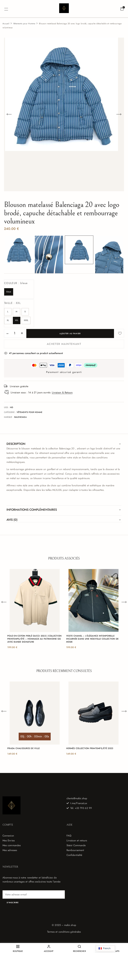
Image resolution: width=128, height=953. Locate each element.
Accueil (5, 23)
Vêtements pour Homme (24, 23)
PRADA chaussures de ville (23, 748)
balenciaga (20, 417)
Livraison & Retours (62, 392)
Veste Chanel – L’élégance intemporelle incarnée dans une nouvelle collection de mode (92, 638)
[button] (122, 9)
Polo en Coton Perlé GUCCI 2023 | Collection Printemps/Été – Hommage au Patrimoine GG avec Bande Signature (34, 638)
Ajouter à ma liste (120, 333)
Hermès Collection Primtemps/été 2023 (89, 748)
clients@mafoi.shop (76, 798)
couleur (16, 283)
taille (12, 303)
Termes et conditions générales (64, 932)
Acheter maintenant (64, 344)
